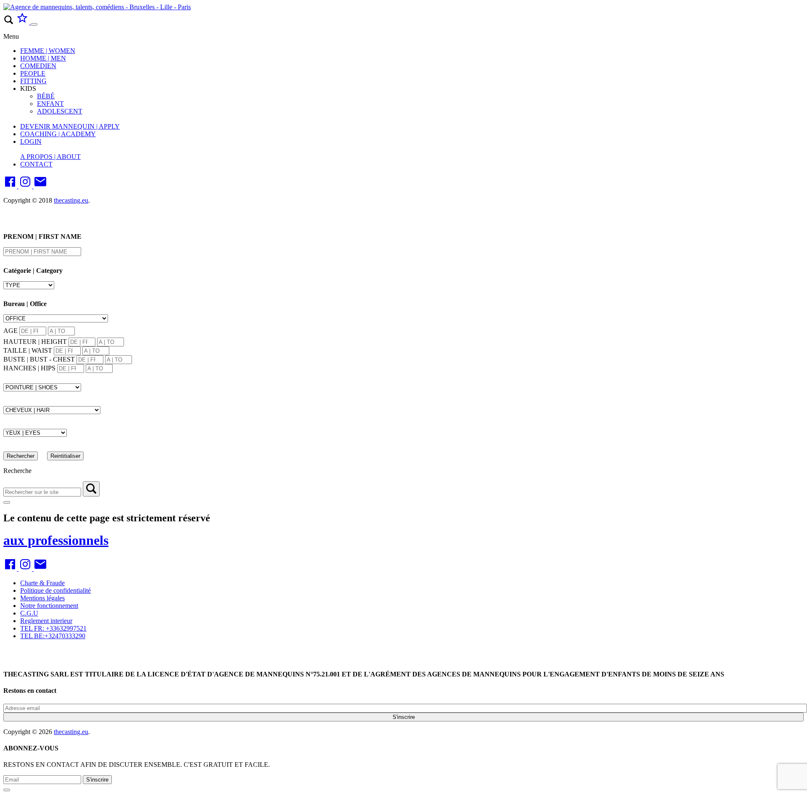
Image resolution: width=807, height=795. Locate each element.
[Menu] (34, 24)
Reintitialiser (65, 456)
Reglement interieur (46, 620)
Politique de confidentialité (55, 590)
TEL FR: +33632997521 (53, 628)
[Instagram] (26, 186)
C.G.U (29, 613)
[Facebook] (10, 186)
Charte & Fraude (42, 582)
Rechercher (20, 456)
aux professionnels (55, 540)
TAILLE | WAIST (27, 350)
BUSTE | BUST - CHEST (39, 359)
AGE (10, 330)
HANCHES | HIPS (29, 368)
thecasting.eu (71, 200)
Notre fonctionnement (49, 605)
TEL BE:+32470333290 (52, 635)
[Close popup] (6, 790)
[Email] (40, 186)
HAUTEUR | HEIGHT (35, 341)
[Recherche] (91, 489)
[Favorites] (23, 22)
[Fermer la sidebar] (6, 502)
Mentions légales (42, 598)
